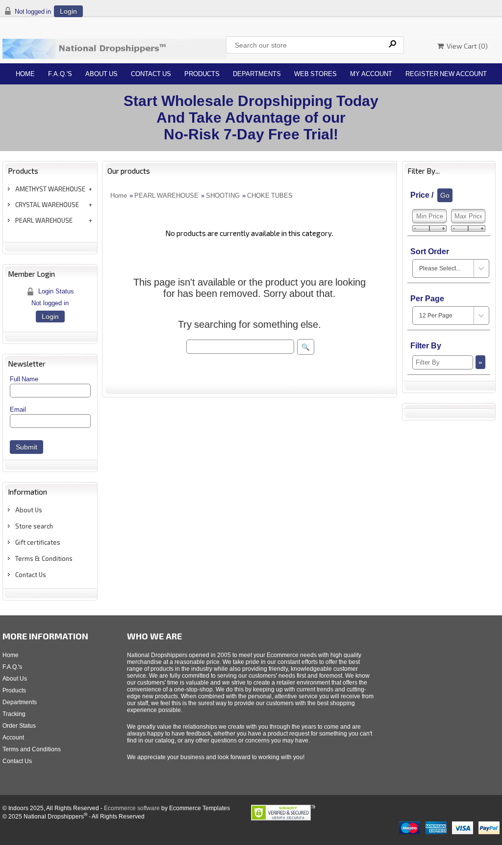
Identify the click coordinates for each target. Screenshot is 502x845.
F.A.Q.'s (60, 74)
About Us (101, 74)
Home (25, 74)
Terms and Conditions (31, 749)
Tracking (13, 714)
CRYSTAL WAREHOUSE (47, 205)
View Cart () (466, 46)
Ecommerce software (132, 808)
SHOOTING (223, 195)
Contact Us (151, 74)
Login (68, 11)
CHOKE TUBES (270, 195)
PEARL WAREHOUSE (44, 220)
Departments (257, 74)
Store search (34, 526)
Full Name (24, 379)
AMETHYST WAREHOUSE (50, 189)
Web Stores (315, 74)
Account (13, 737)
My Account (371, 74)
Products (202, 74)
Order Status (19, 725)
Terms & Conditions (44, 558)
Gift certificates (37, 542)
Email (18, 409)
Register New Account (446, 74)
